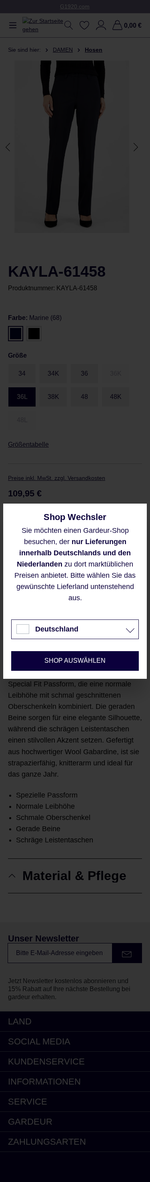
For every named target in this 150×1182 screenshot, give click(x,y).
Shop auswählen (75, 660)
